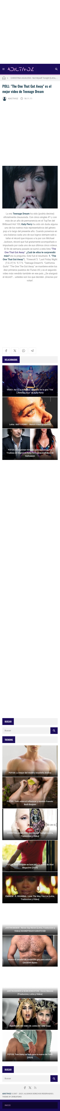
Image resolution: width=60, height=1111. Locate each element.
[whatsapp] (23, 350)
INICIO (8, 1105)
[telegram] (32, 350)
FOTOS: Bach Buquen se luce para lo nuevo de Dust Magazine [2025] (34, 78)
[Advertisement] (30, 33)
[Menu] (3, 69)
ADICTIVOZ (13, 98)
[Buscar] (56, 69)
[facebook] (6, 350)
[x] (15, 350)
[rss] (35, 1088)
